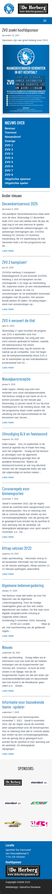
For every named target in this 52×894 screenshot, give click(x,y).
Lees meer (8, 250)
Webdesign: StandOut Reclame (23, 887)
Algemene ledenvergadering (23, 585)
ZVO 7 (9, 170)
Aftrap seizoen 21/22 (16, 548)
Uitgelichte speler (16, 183)
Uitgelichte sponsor (18, 178)
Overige (10, 141)
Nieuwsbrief (13, 136)
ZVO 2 (9, 149)
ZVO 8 (9, 174)
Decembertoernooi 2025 (20, 203)
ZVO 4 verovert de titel (18, 320)
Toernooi (11, 132)
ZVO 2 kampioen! (14, 262)
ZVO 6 (9, 166)
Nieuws (7, 647)
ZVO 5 (9, 162)
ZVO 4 (9, 157)
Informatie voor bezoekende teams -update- (23, 704)
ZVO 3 (9, 153)
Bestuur (10, 128)
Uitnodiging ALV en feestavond (24, 433)
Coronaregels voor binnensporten (16, 491)
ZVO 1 (9, 145)
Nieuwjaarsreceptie (16, 378)
